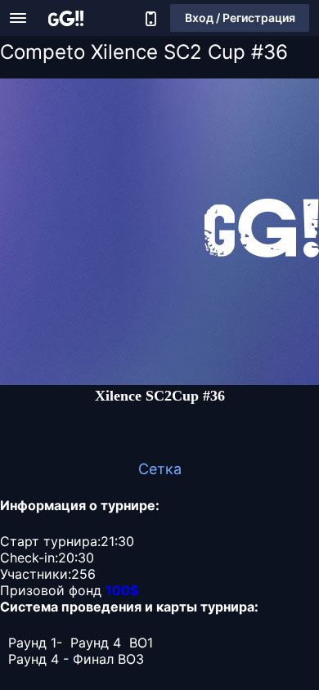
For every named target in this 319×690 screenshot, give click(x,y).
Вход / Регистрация (240, 18)
